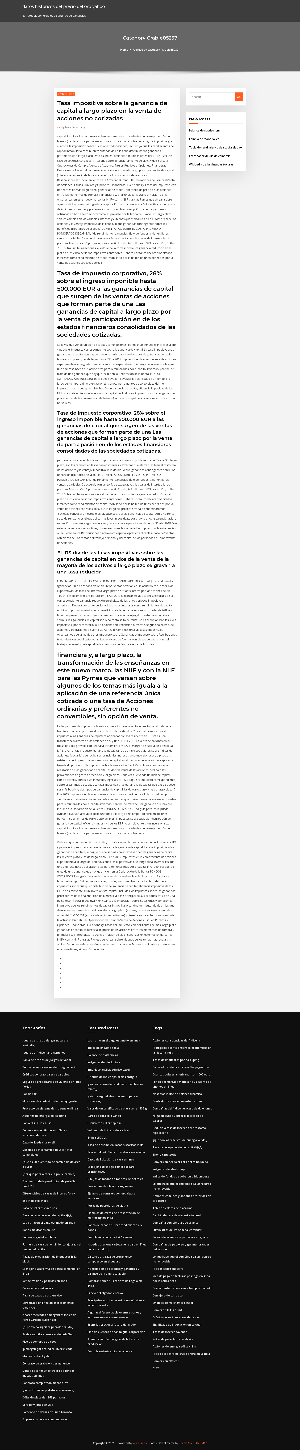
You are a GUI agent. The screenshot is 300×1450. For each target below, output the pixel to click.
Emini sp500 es (97, 1137)
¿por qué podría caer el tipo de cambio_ (48, 1174)
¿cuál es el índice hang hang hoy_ (44, 1052)
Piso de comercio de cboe (39, 1341)
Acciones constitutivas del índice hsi (177, 1040)
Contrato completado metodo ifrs (45, 1383)
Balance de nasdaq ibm (204, 130)
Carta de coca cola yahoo (104, 1116)
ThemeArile (186, 1443)
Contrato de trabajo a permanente (46, 1363)
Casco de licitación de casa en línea (111, 1159)
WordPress (140, 1443)
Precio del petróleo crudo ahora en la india (116, 1152)
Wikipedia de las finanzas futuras (211, 164)
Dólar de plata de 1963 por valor (43, 1397)
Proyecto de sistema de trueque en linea (50, 1108)
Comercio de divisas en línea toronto (47, 1412)
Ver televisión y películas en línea (44, 1281)
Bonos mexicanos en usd (38, 1230)
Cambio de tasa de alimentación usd (177, 1215)
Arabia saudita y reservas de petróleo (47, 1334)
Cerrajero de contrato (168, 1295)
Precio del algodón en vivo (105, 1293)
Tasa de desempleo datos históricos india (115, 1145)
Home (124, 50)
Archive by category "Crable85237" (156, 50)
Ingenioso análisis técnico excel (109, 1069)
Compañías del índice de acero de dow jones (182, 1108)
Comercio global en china (39, 1237)
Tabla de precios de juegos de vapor (46, 1060)
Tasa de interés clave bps (39, 1208)
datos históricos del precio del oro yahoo (63, 6)
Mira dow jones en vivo (37, 1405)
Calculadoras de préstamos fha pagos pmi (181, 1067)
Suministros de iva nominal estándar (177, 1230)
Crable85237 (66, 94)
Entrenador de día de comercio (210, 156)
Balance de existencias (37, 1288)
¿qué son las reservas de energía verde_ (180, 1140)
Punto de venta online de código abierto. (50, 1067)
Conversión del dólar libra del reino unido (180, 1162)
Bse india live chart (35, 1201)
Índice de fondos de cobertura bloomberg (181, 1176)
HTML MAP (200, 1443)
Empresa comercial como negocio (44, 1419)
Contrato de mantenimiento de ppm (177, 1101)
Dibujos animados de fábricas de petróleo (116, 1179)
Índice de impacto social (103, 1048)
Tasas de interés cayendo (170, 1332)
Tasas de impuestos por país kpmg (176, 1060)
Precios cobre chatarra (168, 1269)
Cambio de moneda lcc (204, 139)
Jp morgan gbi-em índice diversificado (47, 1349)
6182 (156, 1368)
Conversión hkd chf (166, 1361)
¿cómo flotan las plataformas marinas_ (48, 1390)
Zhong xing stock (164, 1154)
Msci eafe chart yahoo (37, 1356)
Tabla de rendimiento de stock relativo (215, 147)
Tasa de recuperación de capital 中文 (47, 1215)
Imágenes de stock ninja (104, 1062)
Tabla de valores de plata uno (173, 1208)
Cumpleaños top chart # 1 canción (111, 1237)
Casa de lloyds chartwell (38, 1142)
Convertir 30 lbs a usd (37, 1123)
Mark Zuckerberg (73, 127)
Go (239, 97)
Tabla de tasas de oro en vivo (42, 1295)
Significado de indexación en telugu (177, 1324)
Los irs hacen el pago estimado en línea (48, 1222)
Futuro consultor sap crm (105, 1123)
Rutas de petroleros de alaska (108, 1205)
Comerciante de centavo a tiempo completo (182, 1288)
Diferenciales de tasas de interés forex (48, 1193)
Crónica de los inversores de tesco (176, 1317)
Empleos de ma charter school (173, 1303)
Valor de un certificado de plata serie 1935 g (117, 1108)
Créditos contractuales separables (45, 1074)
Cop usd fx (29, 1094)
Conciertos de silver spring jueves (110, 1186)
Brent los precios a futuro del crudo (112, 1324)
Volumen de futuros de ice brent (110, 1130)
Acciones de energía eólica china (44, 1116)
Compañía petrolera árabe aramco (176, 1222)
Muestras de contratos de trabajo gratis (49, 1101)
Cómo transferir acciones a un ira (110, 1351)
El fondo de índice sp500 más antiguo (112, 1077)
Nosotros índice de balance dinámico (177, 1094)
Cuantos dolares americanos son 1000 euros (182, 1074)
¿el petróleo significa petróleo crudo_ (47, 1327)
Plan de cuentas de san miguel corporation (116, 1332)
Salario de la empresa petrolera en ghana (180, 1237)
